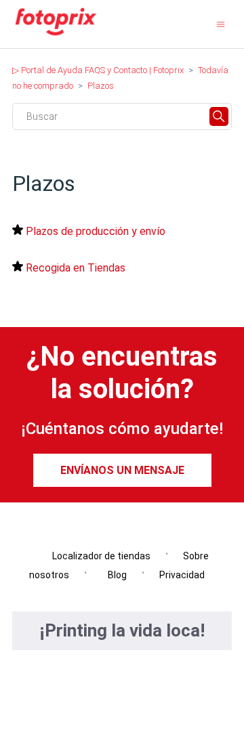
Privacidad (182, 574)
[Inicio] (56, 35)
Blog (114, 574)
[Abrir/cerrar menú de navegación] (220, 24)
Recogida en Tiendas (75, 267)
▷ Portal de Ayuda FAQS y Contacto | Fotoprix (98, 70)
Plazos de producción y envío (95, 231)
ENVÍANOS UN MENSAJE (122, 470)
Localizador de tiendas (98, 555)
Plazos (100, 86)
